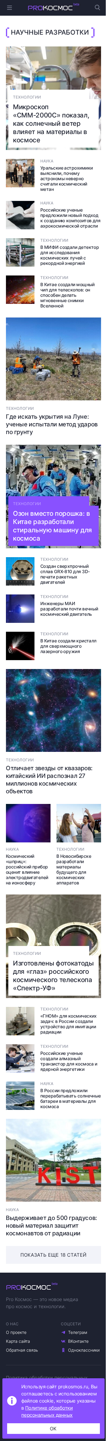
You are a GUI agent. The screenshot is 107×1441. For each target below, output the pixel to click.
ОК (53, 1429)
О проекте (16, 1332)
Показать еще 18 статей (53, 1255)
